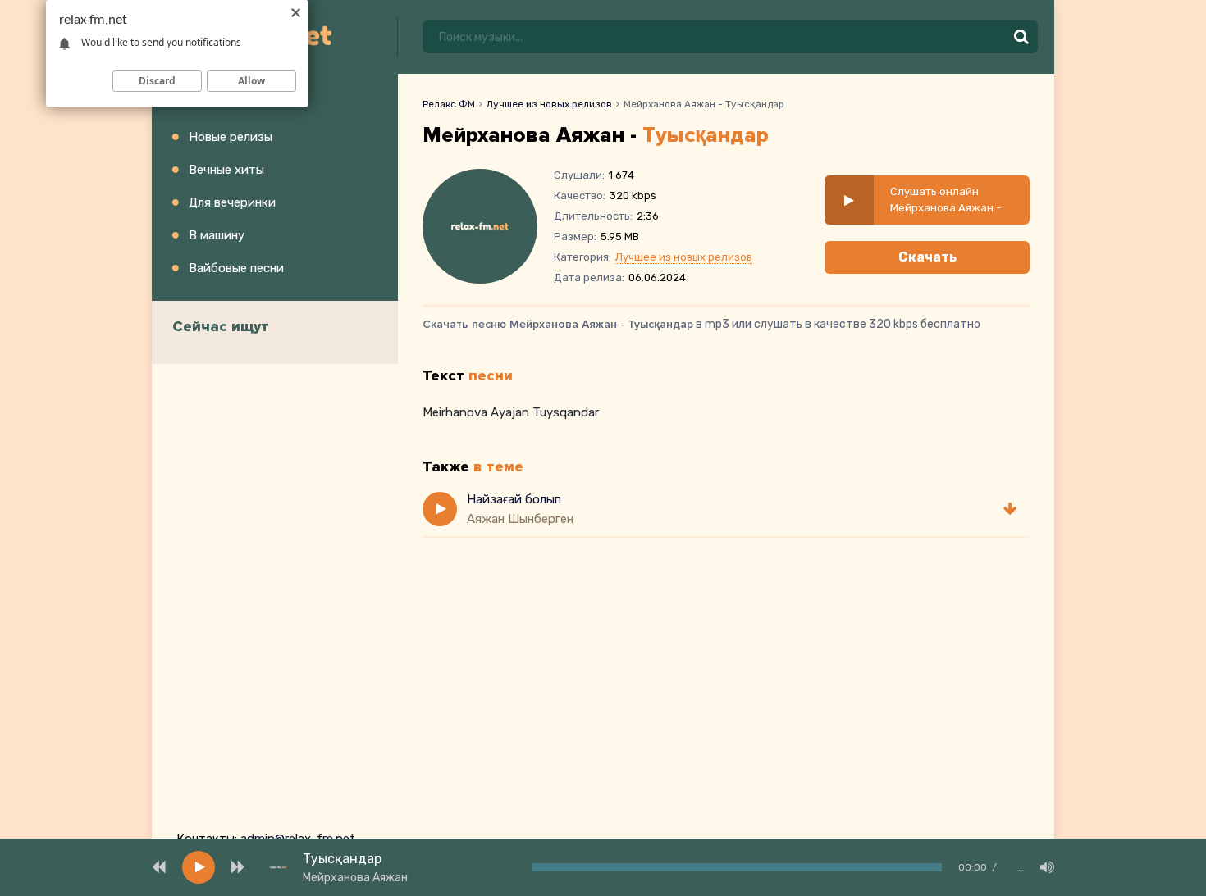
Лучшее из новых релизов (549, 104)
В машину (216, 235)
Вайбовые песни (236, 268)
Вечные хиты (226, 169)
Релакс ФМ (449, 104)
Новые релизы (230, 137)
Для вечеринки (232, 202)
